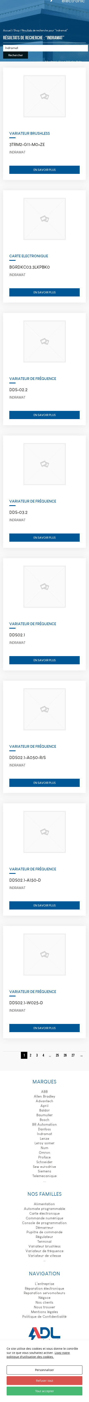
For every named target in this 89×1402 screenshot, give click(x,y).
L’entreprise (44, 1284)
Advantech (44, 1101)
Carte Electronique (28, 256)
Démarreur (44, 1228)
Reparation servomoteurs (44, 1293)
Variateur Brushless (29, 133)
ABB (44, 1092)
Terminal (44, 1242)
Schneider (44, 1162)
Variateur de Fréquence (32, 378)
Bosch (44, 1120)
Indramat (44, 1134)
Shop (16, 30)
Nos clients (44, 1302)
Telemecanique (44, 1176)
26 (65, 1055)
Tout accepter (44, 1391)
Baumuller (44, 1115)
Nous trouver (44, 1307)
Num (44, 1148)
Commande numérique (44, 1218)
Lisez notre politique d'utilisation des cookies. (38, 1355)
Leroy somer (45, 1143)
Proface (44, 1157)
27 (73, 1055)
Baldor (44, 1110)
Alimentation (44, 1204)
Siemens (44, 1171)
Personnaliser (44, 1370)
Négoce (44, 1298)
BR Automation (44, 1124)
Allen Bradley (44, 1096)
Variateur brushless (45, 1246)
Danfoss (44, 1129)
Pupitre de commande (44, 1232)
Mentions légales (44, 1312)
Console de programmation (44, 1223)
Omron (44, 1153)
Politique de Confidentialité (44, 1317)
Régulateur (44, 1237)
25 (57, 1055)
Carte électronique (44, 1213)
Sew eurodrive (44, 1167)
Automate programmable (44, 1209)
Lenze (44, 1139)
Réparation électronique (44, 1288)
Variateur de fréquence (45, 1251)
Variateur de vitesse (44, 1256)
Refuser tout (44, 1381)
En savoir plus (45, 170)
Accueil (7, 30)
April (44, 1106)
